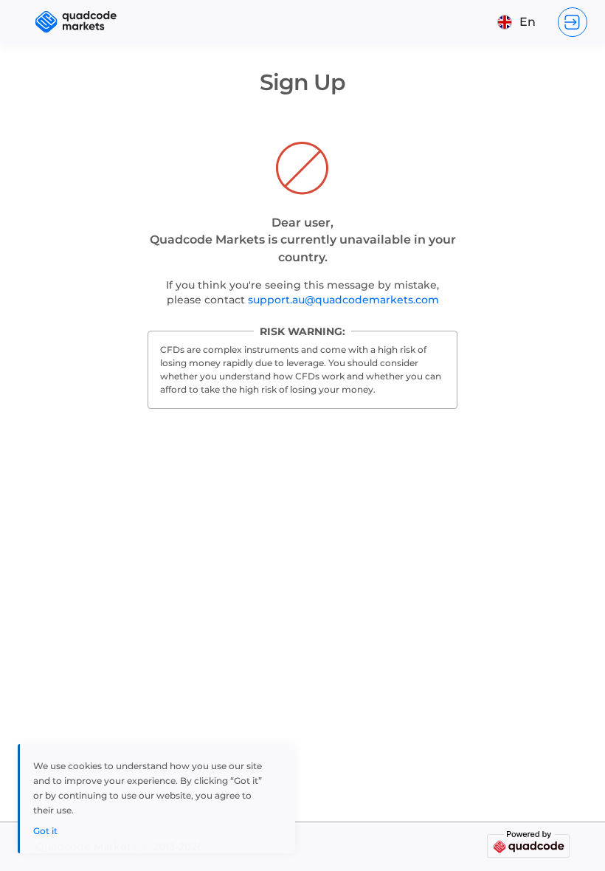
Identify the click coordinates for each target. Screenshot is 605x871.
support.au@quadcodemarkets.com (343, 299)
